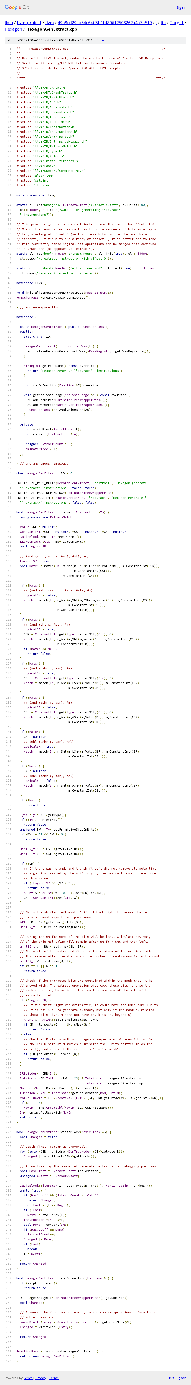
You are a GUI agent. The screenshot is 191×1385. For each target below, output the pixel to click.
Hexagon (13, 29)
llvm (9, 22)
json (182, 1378)
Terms (54, 1378)
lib (163, 22)
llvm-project (29, 22)
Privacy (40, 1378)
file (100, 40)
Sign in (181, 7)
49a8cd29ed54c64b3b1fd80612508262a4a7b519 (105, 22)
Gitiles (28, 1378)
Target (177, 22)
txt (171, 1378)
